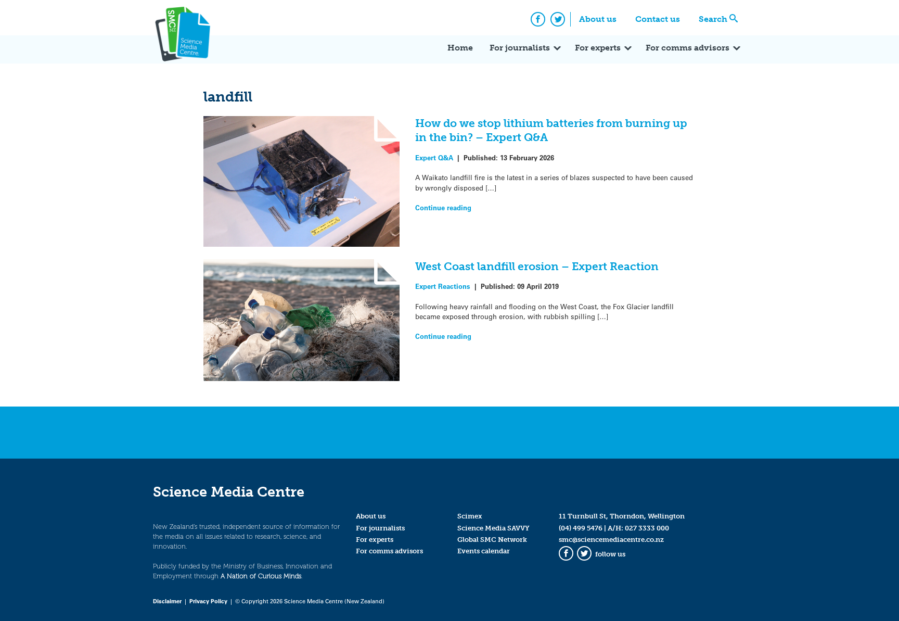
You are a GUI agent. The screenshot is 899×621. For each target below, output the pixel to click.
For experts (598, 48)
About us (598, 19)
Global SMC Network (492, 539)
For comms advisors (687, 48)
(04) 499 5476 (580, 528)
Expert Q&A (434, 157)
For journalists (520, 48)
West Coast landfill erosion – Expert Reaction (537, 266)
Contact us (657, 19)
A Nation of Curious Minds (261, 576)
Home (460, 48)
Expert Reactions (442, 286)
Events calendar (483, 551)
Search (713, 19)
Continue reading (443, 207)
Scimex (469, 516)
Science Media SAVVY (493, 528)
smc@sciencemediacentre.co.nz (611, 539)
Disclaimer (167, 601)
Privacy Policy (208, 601)
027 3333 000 (647, 528)
